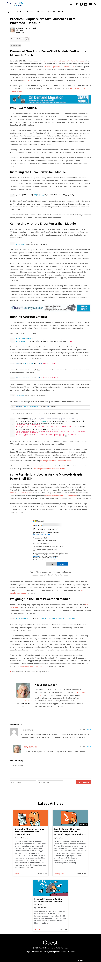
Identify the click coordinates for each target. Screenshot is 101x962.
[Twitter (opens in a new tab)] (76, 4)
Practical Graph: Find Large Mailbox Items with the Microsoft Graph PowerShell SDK (70, 832)
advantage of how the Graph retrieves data (56, 461)
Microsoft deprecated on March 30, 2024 (59, 67)
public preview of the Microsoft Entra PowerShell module (64, 61)
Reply (89, 729)
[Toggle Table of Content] (26, 39)
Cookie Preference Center (65, 952)
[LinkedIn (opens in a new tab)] (86, 4)
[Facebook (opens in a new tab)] (81, 4)
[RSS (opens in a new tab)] (95, 4)
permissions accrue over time (21, 493)
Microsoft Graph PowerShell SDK (39, 671)
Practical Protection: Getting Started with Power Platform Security (48, 901)
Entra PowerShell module (20, 671)
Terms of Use (37, 952)
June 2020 (26, 80)
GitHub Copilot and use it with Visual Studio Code (51, 469)
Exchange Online (59, 874)
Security (37, 929)
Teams (17, 874)
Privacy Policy (49, 952)
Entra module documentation (31, 666)
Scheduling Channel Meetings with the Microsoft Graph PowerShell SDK (29, 832)
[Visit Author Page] (23, 690)
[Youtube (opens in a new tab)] (90, 4)
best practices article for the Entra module (61, 496)
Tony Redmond (30, 28)
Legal (28, 952)
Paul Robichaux (42, 908)
